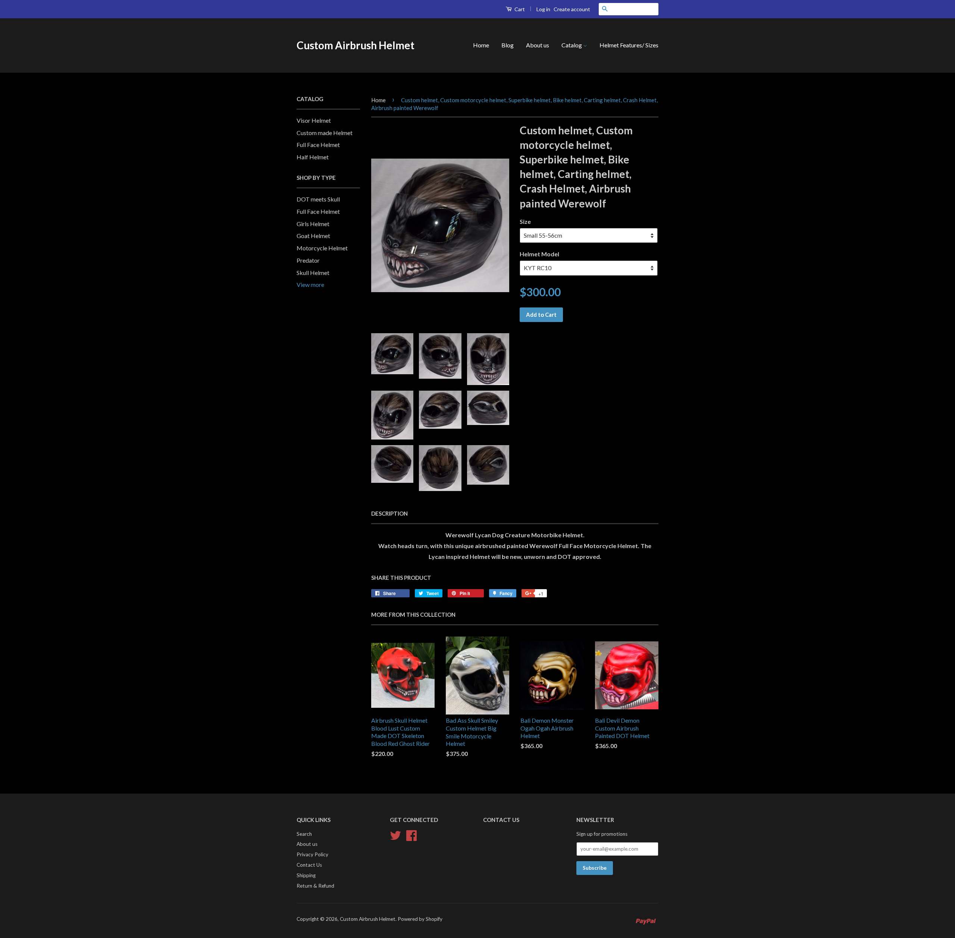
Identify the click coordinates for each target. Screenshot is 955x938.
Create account (572, 9)
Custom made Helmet (325, 132)
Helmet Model (539, 253)
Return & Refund (315, 886)
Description (389, 513)
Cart (519, 9)
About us (537, 45)
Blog (507, 45)
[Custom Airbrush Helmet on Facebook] (411, 834)
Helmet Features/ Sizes (628, 45)
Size (525, 221)
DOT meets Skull (318, 199)
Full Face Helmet (318, 144)
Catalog (572, 45)
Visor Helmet (314, 120)
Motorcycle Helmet (322, 247)
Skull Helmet (313, 272)
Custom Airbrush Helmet (355, 45)
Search (304, 834)
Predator (308, 260)
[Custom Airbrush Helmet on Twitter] (395, 834)
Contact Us (309, 865)
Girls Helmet (313, 223)
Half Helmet (313, 156)
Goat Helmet (313, 235)
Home (481, 45)
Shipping (306, 875)
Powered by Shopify (420, 919)
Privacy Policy (312, 854)
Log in (543, 9)
